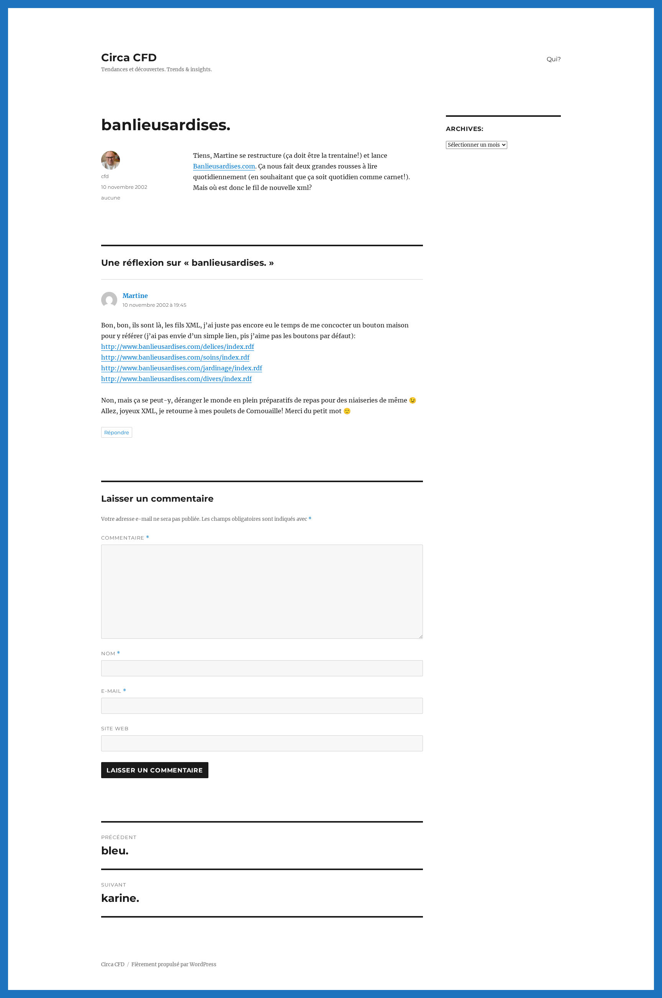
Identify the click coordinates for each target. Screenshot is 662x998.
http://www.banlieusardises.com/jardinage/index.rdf (181, 368)
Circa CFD (129, 57)
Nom (110, 653)
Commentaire (125, 538)
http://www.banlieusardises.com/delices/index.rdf (177, 346)
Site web (115, 728)
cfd (105, 176)
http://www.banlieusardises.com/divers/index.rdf (176, 379)
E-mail (113, 691)
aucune (110, 198)
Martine (135, 295)
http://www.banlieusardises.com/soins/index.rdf (175, 357)
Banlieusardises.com (224, 166)
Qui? (554, 59)
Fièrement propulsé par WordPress (173, 964)
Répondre (116, 432)
